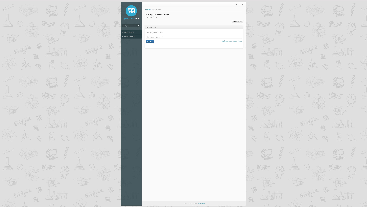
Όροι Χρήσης (201, 203)
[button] (236, 4)
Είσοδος (149, 41)
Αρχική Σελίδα (148, 9)
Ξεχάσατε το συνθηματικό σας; (232, 41)
